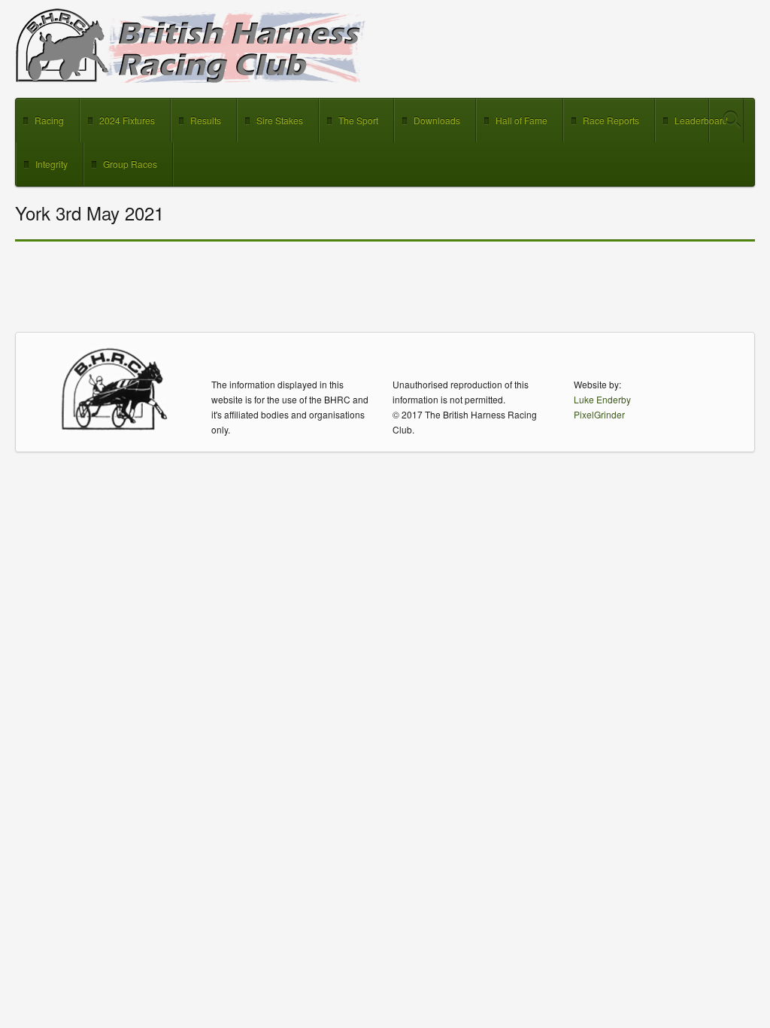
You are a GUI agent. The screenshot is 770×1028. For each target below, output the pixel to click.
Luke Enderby (602, 399)
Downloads (437, 120)
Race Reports (611, 120)
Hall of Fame (521, 120)
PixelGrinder (599, 414)
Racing (49, 120)
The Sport (358, 120)
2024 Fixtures (127, 120)
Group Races (130, 163)
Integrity (51, 163)
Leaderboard (701, 120)
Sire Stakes (279, 120)
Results (205, 120)
